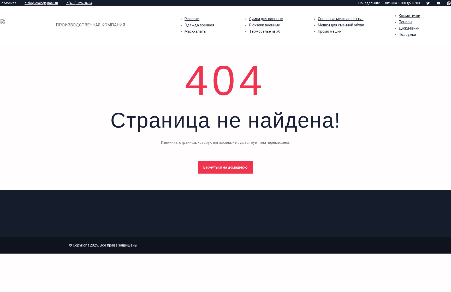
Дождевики (409, 28)
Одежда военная (199, 25)
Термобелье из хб (264, 31)
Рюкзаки (192, 19)
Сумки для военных (266, 19)
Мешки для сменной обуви (341, 25)
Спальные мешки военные (341, 19)
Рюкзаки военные (264, 25)
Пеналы (405, 22)
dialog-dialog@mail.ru (41, 3)
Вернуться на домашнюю (225, 167)
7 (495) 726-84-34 (79, 3)
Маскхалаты (195, 31)
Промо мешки (329, 31)
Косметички (409, 16)
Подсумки (407, 34)
